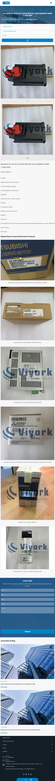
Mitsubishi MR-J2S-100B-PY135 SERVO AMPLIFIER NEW (27, 571)
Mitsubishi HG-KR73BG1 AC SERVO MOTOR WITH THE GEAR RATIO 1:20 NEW (27, 282)
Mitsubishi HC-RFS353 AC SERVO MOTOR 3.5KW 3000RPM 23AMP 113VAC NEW (20, 19)
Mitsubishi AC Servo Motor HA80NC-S (27, 522)
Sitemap (7, 766)
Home (2, 18)
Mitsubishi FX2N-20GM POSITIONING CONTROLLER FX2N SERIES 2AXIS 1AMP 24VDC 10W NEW (27, 462)
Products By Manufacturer (10, 18)
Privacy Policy (12, 766)
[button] (27, 158)
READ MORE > (4, 687)
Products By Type (6, 737)
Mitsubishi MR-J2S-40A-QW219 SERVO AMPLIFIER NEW (28, 402)
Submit (27, 631)
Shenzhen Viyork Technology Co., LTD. (18, 769)
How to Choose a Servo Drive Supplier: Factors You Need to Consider (18, 684)
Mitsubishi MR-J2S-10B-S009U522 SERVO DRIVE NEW (27, 342)
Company (5, 744)
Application (5, 751)
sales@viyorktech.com (10, 761)
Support (4, 748)
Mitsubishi (20, 18)
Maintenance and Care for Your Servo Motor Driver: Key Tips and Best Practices (20, 730)
